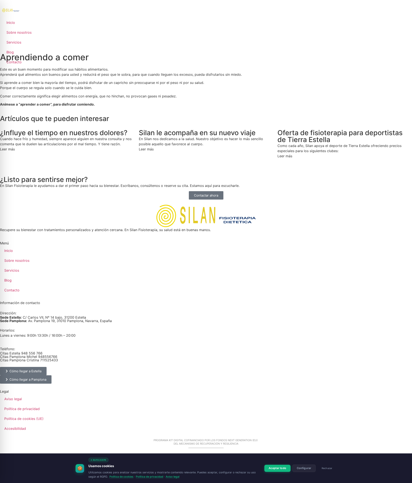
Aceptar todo (277, 468)
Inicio (10, 22)
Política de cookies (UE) (24, 418)
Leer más (7, 149)
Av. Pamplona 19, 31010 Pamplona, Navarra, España (56, 321)
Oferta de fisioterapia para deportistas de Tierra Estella (340, 136)
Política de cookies (121, 476)
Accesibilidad (15, 428)
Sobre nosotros (19, 32)
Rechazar (327, 468)
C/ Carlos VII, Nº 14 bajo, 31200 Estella (43, 317)
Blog (10, 52)
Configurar (304, 468)
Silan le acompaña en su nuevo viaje (197, 133)
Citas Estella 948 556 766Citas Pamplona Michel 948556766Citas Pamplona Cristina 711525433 (29, 356)
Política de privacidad (22, 409)
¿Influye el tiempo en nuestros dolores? (63, 133)
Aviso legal (13, 399)
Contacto (14, 62)
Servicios (13, 42)
